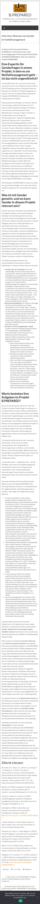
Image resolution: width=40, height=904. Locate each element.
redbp (7, 869)
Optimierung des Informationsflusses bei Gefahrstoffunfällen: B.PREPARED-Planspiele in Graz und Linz (19, 888)
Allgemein (28, 869)
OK (21, 901)
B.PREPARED (20, 15)
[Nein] (37, 897)
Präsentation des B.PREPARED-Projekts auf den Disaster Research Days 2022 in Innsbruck (19, 879)
